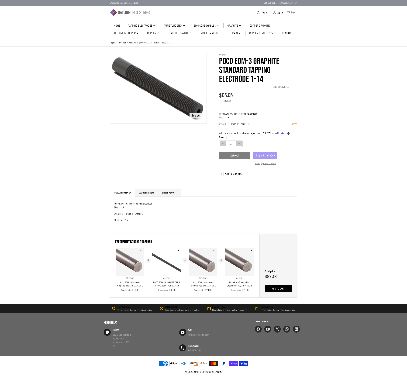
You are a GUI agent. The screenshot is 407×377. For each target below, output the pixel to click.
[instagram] (286, 329)
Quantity (223, 137)
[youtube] (267, 329)
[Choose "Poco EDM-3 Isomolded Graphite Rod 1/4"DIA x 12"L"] (214, 250)
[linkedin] (296, 329)
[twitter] (277, 329)
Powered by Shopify (212, 371)
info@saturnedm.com (288, 2)
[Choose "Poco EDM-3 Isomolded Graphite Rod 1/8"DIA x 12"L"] (141, 250)
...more (294, 124)
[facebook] (258, 329)
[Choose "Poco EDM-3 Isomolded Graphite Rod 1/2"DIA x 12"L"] (251, 250)
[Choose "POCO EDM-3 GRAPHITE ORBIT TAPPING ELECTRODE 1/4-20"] (178, 250)
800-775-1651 (270, 2)
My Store (198, 371)
